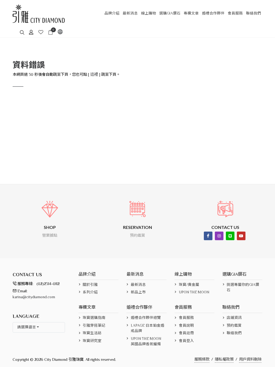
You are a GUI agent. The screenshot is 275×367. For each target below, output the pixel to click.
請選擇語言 (26, 327)
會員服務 (186, 318)
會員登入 (186, 341)
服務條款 (201, 359)
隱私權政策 (224, 359)
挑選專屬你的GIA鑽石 (243, 287)
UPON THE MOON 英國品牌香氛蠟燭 (146, 341)
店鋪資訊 (234, 318)
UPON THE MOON (194, 292)
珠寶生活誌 (92, 333)
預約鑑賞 (234, 325)
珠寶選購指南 (94, 318)
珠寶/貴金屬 (189, 285)
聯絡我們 (234, 333)
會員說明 (186, 325)
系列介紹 (90, 292)
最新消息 (138, 285)
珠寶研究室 (92, 341)
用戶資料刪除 (250, 359)
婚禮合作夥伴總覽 (146, 318)
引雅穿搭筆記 (94, 325)
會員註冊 (186, 333)
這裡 (94, 74)
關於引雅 (90, 285)
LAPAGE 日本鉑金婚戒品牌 (147, 328)
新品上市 (138, 292)
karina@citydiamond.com (34, 297)
